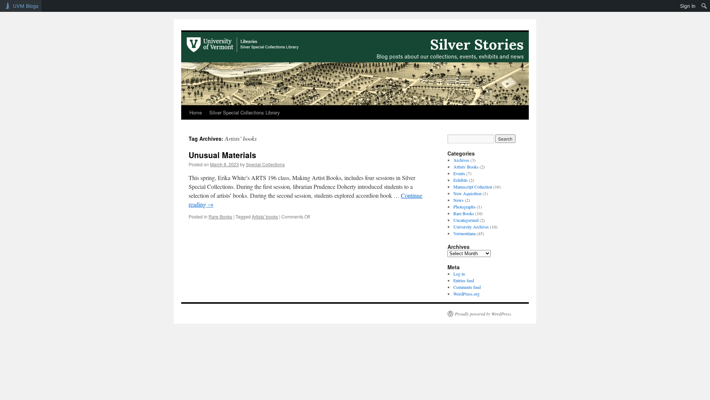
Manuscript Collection (472, 187)
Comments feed (467, 287)
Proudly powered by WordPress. (483, 314)
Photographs (464, 207)
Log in (459, 274)
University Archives (471, 227)
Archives (461, 160)
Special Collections (265, 164)
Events (459, 173)
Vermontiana (464, 233)
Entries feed (463, 280)
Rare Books (220, 216)
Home (195, 112)
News (458, 200)
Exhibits (460, 180)
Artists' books (265, 216)
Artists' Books (466, 167)
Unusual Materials (222, 154)
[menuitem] (704, 6)
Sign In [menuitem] (688, 6)
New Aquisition (467, 193)
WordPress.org (466, 294)
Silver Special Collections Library (244, 112)
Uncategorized (466, 220)
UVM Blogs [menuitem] (25, 6)
